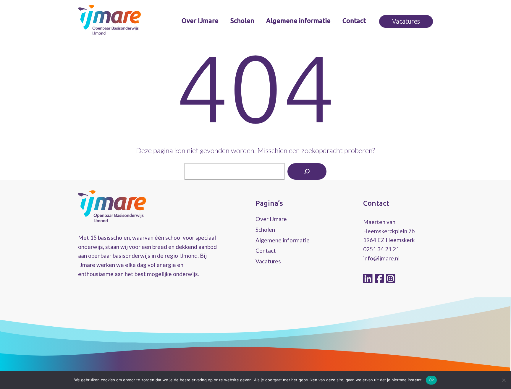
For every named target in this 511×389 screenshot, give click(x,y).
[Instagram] (390, 279)
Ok (431, 379)
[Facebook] (380, 279)
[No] (504, 380)
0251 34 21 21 (381, 249)
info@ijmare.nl (381, 258)
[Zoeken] (306, 171)
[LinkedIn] (369, 279)
